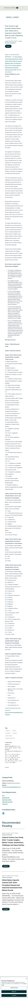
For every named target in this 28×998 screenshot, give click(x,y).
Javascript (5, 804)
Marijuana (15, 733)
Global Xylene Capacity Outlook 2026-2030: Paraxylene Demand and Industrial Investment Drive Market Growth (12, 885)
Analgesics (8, 730)
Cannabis (14, 730)
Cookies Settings (14, 987)
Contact (7, 767)
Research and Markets (10, 42)
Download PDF (5, 797)
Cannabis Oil (8, 733)
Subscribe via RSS (6, 800)
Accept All (14, 995)
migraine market (9, 735)
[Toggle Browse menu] (23, 7)
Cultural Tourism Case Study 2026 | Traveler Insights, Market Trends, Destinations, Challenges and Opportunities (13, 841)
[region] (14, 987)
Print (3, 795)
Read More (5, 866)
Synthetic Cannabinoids (10, 738)
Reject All (14, 991)
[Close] (26, 978)
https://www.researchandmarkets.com (11, 787)
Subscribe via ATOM (7, 802)
